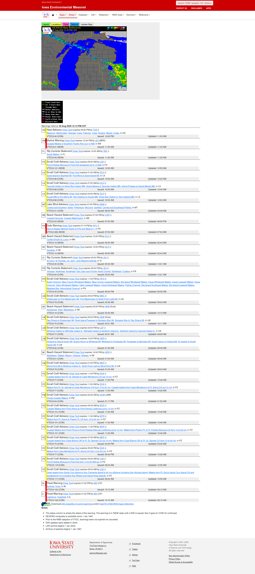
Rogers (101, 132)
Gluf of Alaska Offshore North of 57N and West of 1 (70, 228)
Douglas (51, 250)
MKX (102, 295)
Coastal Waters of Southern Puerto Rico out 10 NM (70, 143)
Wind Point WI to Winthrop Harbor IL (64, 366)
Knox (58, 486)
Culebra (126, 271)
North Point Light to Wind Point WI (98, 366)
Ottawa (61, 355)
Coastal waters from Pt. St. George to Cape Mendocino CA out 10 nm (79, 376)
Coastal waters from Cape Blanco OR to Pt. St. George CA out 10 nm (79, 440)
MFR (102, 437)
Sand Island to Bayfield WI (59, 175)
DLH (102, 172)
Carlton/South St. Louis (58, 239)
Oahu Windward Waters (67, 285)
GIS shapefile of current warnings (77, 503)
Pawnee (87, 132)
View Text (67, 129)
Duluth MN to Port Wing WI (59, 196)
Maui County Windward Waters (76, 281)
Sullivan (50, 486)
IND (95, 483)
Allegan (85, 355)
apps (208, 8)
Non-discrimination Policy (179, 555)
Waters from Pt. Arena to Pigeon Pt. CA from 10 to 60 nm (73, 419)
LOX (102, 161)
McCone (89, 207)
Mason (68, 355)
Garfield (97, 207)
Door (60, 309)
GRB (107, 306)
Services (130, 14)
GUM (102, 394)
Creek (116, 132)
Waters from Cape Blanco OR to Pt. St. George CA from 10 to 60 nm (144, 440)
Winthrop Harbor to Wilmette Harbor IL (65, 330)
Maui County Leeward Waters (106, 281)
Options (74, 24)
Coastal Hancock (55, 218)
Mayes (109, 132)
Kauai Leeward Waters (183, 281)
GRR (102, 338)
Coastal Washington (73, 218)
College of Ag (55, 551)
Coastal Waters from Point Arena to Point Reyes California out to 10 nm (80, 408)
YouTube (136, 560)
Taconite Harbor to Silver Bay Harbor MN (66, 186)
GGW (102, 204)
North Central (104, 271)
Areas (71, 14)
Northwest (116, 271)
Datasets (83, 14)
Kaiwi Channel (54, 281)
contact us (181, 8)
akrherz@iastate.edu (98, 553)
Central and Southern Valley (60, 207)
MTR (102, 405)
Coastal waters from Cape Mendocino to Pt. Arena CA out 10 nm (141, 387)
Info (93, 14)
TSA (95, 129)
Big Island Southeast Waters (154, 285)
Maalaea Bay (53, 288)
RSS (134, 566)
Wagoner (51, 132)
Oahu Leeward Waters (89, 285)
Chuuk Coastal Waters (57, 397)
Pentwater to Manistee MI (138, 341)
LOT (102, 327)
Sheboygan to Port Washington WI (63, 299)
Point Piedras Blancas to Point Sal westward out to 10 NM (74, 164)
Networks (103, 14)
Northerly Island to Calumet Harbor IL (137, 330)
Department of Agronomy (60, 554)
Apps (62, 14)
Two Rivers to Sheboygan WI (60, 320)
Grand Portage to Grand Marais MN (138, 186)
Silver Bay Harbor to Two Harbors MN (116, 196)
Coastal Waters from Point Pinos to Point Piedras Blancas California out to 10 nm (85, 429)
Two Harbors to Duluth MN (85, 196)
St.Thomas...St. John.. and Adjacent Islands (75, 260)
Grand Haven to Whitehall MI (87, 341)
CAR (107, 214)
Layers (45, 24)
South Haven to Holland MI (164, 341)
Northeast (60, 271)
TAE (105, 151)
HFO (102, 278)
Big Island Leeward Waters (181, 285)
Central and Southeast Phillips (117, 207)
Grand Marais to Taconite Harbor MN (103, 186)
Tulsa (94, 132)
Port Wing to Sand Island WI (86, 175)
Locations (56, 24)
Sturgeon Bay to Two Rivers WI (129, 320)
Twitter (135, 549)
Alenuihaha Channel (70, 288)
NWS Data (117, 14)
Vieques (51, 271)
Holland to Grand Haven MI (59, 341)
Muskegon (52, 355)
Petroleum (79, 207)
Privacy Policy (174, 559)
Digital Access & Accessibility (181, 562)
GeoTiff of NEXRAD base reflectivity (116, 503)
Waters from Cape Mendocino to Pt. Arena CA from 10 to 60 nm (76, 451)
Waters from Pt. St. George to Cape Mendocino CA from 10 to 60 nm (78, 387)
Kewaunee (52, 309)
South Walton (53, 154)
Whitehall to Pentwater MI (114, 341)
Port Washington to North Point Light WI (98, 299)
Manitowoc (69, 309)
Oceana (76, 355)
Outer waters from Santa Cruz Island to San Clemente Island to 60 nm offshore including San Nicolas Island (97, 472)
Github (135, 554)
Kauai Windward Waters (159, 281)
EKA (102, 373)
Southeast (70, 271)
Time (65, 24)
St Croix (50, 260)
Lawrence (51, 496)
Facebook (136, 543)
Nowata (72, 132)
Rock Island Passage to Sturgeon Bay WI (94, 320)
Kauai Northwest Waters (112, 285)
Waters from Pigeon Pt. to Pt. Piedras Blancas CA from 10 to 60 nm (155, 429)
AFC (95, 225)
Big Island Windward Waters (134, 281)
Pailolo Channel (132, 285)
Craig (79, 132)
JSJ (97, 140)
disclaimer (196, 8)
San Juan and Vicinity (86, 271)
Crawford (61, 496)
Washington (61, 132)
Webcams (143, 14)
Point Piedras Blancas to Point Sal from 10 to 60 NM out (73, 461)
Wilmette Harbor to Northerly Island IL (101, 330)
